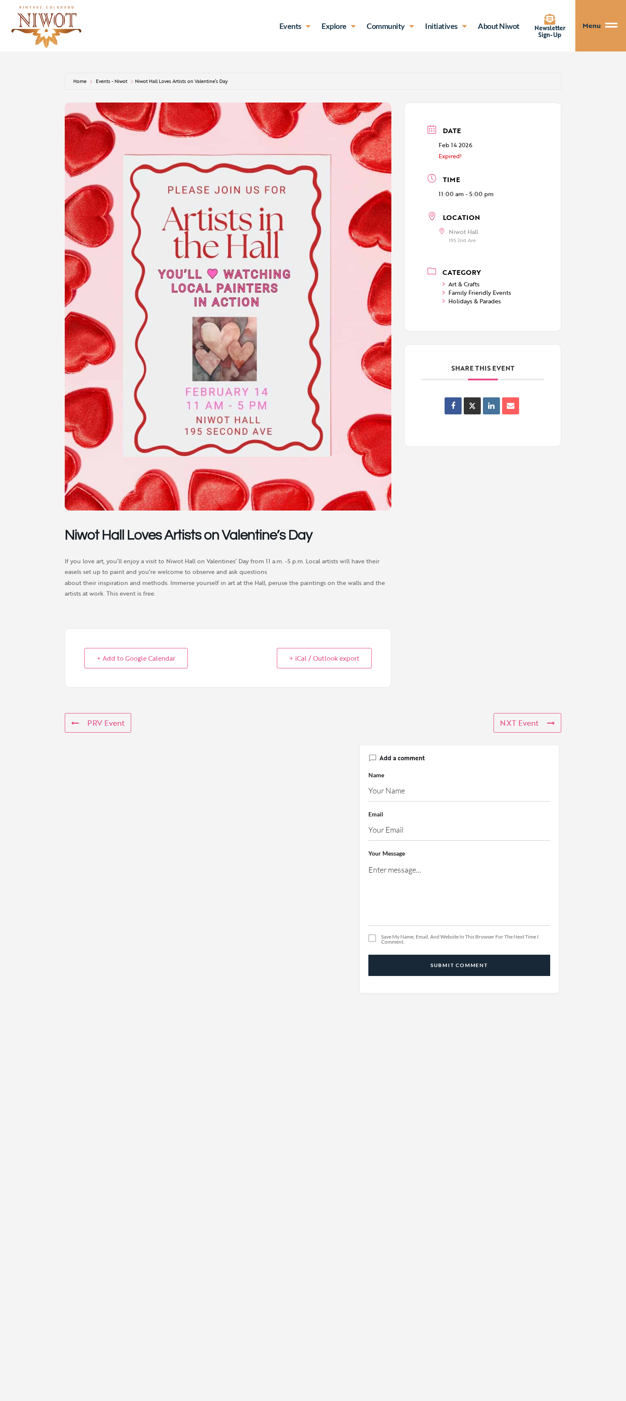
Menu (592, 25)
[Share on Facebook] (453, 405)
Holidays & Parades (474, 301)
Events (290, 26)
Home (79, 81)
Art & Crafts (464, 284)
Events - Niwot (111, 81)
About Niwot (499, 26)
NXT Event (519, 722)
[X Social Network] (472, 405)
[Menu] (615, 25)
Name (376, 775)
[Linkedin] (491, 405)
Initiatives (441, 26)
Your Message (386, 853)
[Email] (510, 405)
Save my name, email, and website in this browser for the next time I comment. (460, 939)
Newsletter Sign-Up (550, 31)
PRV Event (106, 722)
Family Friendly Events (479, 292)
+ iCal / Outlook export (324, 658)
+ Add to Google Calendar (136, 658)
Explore (334, 26)
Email (375, 814)
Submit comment (459, 965)
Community (386, 26)
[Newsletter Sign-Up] (549, 19)
